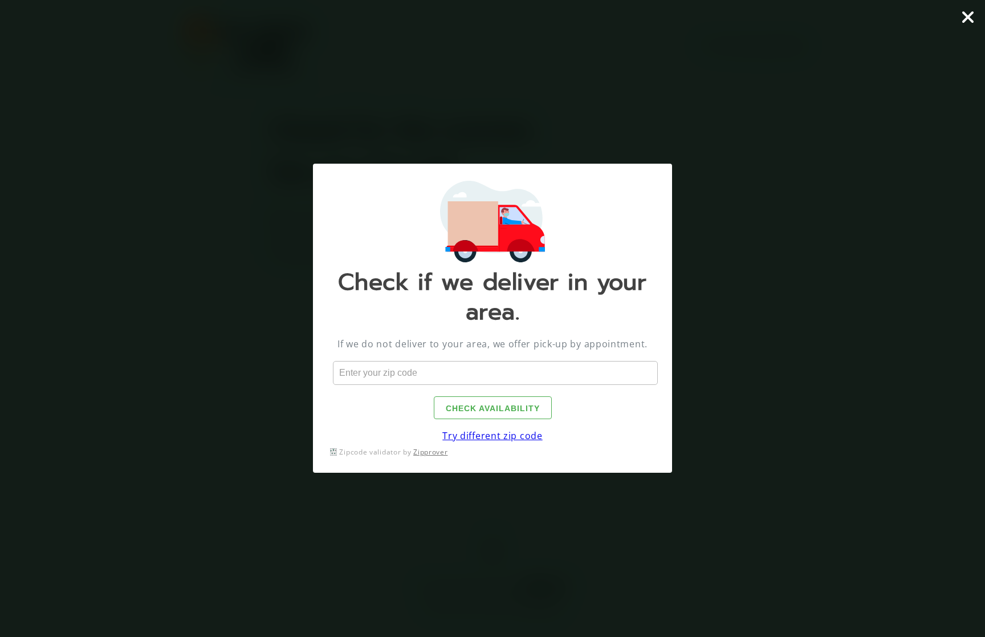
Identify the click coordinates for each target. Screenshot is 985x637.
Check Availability (493, 408)
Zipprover (430, 452)
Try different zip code (492, 435)
